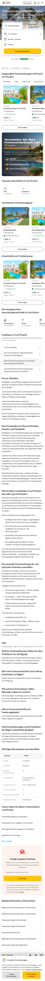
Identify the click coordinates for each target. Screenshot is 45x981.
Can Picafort (15, 68)
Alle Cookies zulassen (31, 975)
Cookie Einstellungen (11, 975)
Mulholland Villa (38, 108)
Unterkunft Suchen (22, 51)
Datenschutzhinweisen (34, 969)
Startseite (5, 68)
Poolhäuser (26, 68)
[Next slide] (41, 102)
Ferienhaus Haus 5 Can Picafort (15, 108)
